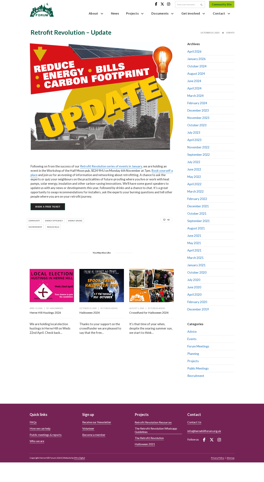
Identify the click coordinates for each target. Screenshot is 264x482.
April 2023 (194, 140)
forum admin (111, 308)
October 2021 (197, 213)
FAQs (33, 422)
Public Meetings (198, 368)
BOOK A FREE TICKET (47, 207)
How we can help (40, 428)
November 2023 (198, 118)
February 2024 (197, 103)
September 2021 (198, 221)
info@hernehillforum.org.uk (204, 431)
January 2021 (196, 265)
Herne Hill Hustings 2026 (45, 312)
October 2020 (197, 272)
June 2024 (194, 81)
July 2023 (193, 132)
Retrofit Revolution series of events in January (111, 166)
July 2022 (193, 162)
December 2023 (198, 110)
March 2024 (195, 96)
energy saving (75, 221)
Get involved (190, 13)
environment (35, 227)
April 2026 (194, 51)
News (115, 13)
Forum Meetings (198, 346)
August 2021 (196, 228)
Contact (219, 13)
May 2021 (194, 243)
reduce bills (53, 227)
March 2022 (195, 191)
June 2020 (194, 287)
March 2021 (195, 258)
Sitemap (230, 457)
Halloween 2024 (89, 312)
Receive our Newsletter (96, 422)
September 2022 (198, 154)
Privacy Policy (217, 457)
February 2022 (197, 199)
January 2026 (196, 59)
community (34, 221)
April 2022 (194, 184)
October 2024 (197, 66)
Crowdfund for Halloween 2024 (148, 312)
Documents (159, 13)
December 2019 (198, 309)
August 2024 (196, 73)
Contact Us (194, 422)
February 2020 (197, 302)
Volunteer (88, 428)
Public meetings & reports (46, 434)
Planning (193, 354)
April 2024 (194, 88)
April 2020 (194, 294)
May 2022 (194, 177)
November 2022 (198, 147)
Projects (132, 13)
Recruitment (195, 376)
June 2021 (194, 235)
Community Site (222, 4)
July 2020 (193, 280)
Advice (192, 331)
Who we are (37, 441)
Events (230, 32)
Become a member (93, 434)
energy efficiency (54, 221)
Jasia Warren (56, 308)
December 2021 (198, 206)
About (93, 13)
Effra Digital (79, 457)
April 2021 (194, 250)
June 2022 (194, 169)
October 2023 (197, 125)
